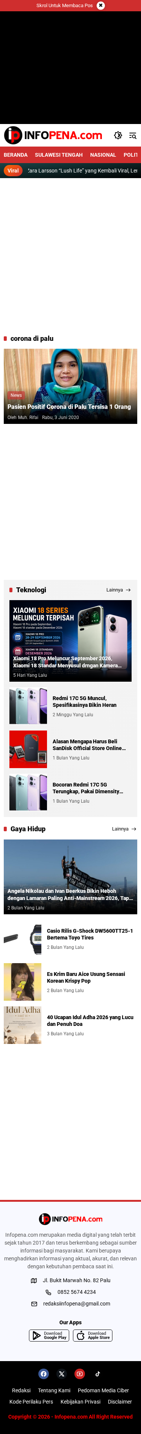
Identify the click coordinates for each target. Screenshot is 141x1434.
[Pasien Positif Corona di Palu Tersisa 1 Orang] (70, 386)
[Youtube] (79, 1374)
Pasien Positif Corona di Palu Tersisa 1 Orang (69, 406)
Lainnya (114, 590)
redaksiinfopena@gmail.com (76, 1304)
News (16, 395)
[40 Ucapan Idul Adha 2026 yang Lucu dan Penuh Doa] (22, 1025)
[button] (118, 135)
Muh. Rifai (28, 417)
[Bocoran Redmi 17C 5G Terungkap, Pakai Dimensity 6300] (28, 792)
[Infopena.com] (53, 135)
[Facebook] (43, 1374)
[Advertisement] (70, 256)
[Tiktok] (97, 1374)
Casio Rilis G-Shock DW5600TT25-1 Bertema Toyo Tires (90, 934)
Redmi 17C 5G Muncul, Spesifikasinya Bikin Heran (85, 701)
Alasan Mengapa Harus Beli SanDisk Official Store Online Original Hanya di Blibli (87, 745)
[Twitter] (61, 1374)
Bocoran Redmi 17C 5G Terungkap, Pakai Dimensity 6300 (86, 788)
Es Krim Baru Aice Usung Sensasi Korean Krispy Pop (86, 977)
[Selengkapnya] (70, 1219)
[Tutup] (101, 6)
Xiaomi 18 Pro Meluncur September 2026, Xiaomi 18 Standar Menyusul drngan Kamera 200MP (65, 662)
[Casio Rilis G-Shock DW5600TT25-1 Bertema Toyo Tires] (22, 939)
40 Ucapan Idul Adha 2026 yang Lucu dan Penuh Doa (90, 1020)
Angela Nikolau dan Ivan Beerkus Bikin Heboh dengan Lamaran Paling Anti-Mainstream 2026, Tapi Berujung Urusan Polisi (69, 894)
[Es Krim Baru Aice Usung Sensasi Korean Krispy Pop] (22, 982)
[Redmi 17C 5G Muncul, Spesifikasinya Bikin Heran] (28, 706)
